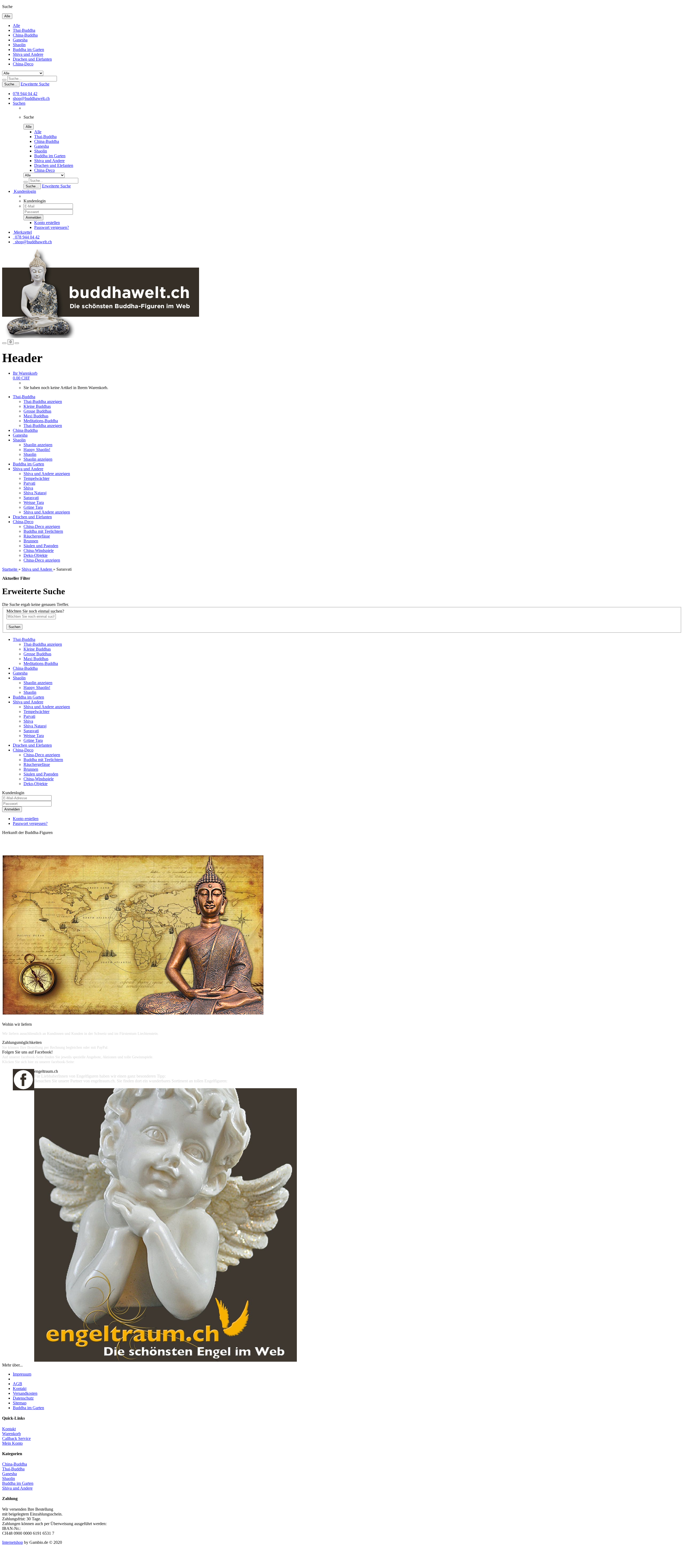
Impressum (22, 1374)
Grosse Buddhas (37, 411)
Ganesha (20, 40)
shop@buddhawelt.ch (31, 98)
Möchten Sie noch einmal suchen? (35, 611)
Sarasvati (31, 497)
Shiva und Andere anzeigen (47, 473)
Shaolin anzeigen (38, 444)
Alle (16, 25)
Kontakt (19, 1388)
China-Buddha (25, 35)
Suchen (19, 103)
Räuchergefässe (37, 536)
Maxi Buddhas (36, 416)
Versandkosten (25, 1393)
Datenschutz (23, 1398)
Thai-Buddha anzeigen (43, 401)
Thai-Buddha (24, 30)
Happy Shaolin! (37, 449)
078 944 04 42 (25, 93)
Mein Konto (12, 1443)
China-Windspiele (39, 550)
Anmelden (12, 809)
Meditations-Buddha (41, 420)
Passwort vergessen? (51, 227)
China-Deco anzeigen (42, 526)
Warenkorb (11, 1433)
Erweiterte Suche (35, 84)
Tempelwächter (36, 478)
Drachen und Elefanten (32, 59)
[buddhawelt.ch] (100, 336)
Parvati (29, 483)
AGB (17, 1383)
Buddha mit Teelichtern (43, 531)
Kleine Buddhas (37, 406)
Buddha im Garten (28, 49)
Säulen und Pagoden (41, 545)
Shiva (28, 488)
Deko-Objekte (36, 555)
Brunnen (31, 541)
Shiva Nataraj (35, 493)
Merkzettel (22, 232)
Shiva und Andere (28, 54)
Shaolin (19, 44)
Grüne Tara (33, 507)
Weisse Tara (34, 502)
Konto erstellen (47, 222)
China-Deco (23, 64)
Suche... (10, 84)
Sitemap (19, 1403)
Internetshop (12, 1542)
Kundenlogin (24, 191)
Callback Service (16, 1438)
